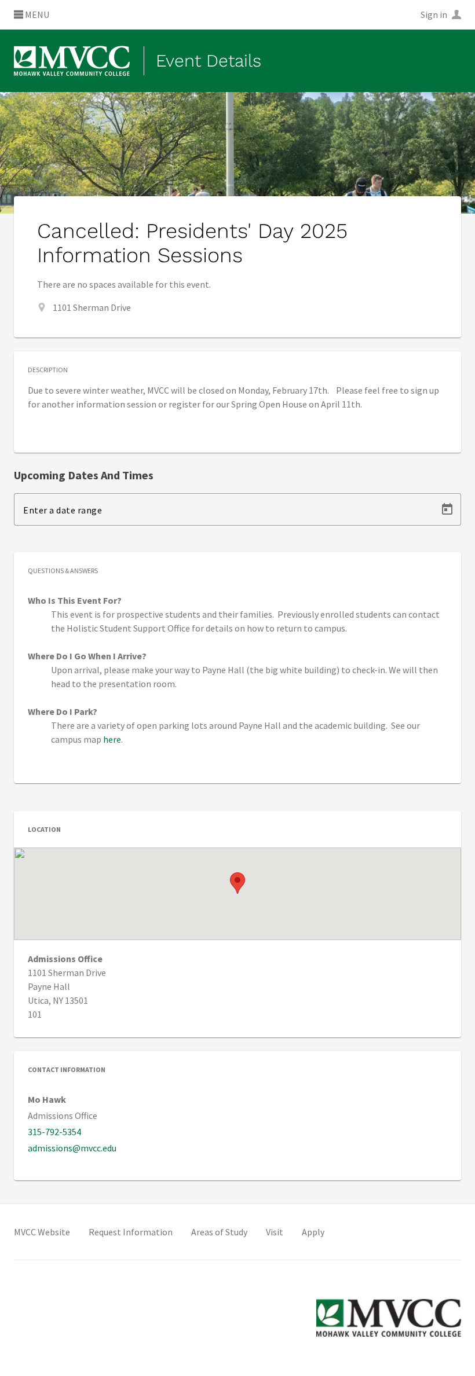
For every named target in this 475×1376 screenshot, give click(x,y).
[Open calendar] (447, 509)
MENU (36, 15)
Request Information (131, 1231)
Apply (313, 1231)
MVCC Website (42, 1231)
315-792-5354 (54, 1131)
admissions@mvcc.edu (72, 1148)
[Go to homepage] (72, 61)
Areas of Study (219, 1231)
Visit (274, 1231)
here (112, 739)
